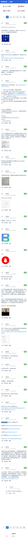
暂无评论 (6, 44)
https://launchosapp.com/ (8, 27)
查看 (10, 44)
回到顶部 (14, 533)
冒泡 (25, 23)
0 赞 (2, 44)
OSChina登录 (7, 6)
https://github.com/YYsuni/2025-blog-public (12, 408)
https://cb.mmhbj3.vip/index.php (12, 438)
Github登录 (7, 10)
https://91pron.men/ (13, 429)
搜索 (11, 1)
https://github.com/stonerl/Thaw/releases (12, 58)
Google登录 (22, 10)
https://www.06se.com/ (14, 435)
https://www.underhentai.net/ (13, 425)
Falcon (7, 23)
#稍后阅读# (4, 422)
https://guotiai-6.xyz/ (10, 432)
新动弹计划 (4, 2)
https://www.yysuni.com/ (7, 409)
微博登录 (22, 6)
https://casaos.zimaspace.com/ (9, 478)
